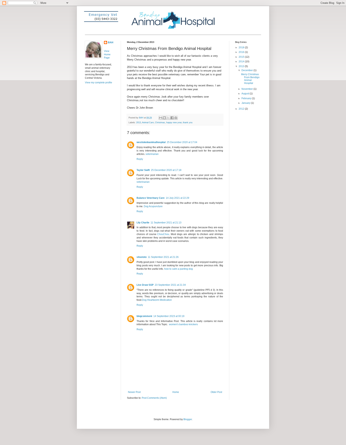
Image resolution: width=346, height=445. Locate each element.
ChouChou (163, 234)
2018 (242, 47)
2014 (242, 61)
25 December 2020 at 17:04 (182, 142)
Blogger (187, 419)
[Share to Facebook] (172, 118)
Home (175, 392)
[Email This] (161, 118)
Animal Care (148, 122)
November (247, 89)
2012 (242, 108)
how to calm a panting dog (178, 268)
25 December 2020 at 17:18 (166, 170)
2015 (242, 56)
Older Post (216, 392)
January (246, 103)
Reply (140, 159)
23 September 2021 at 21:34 (170, 285)
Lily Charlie (143, 222)
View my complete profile (98, 82)
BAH (110, 42)
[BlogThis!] (164, 118)
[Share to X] (168, 118)
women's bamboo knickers (183, 324)
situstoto (142, 257)
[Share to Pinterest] (176, 118)
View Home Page (107, 54)
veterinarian (152, 154)
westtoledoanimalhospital (151, 142)
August (245, 93)
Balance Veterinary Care (151, 198)
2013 (138, 122)
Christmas (160, 122)
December (247, 70)
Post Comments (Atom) (154, 398)
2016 (242, 52)
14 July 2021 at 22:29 (177, 198)
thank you (187, 122)
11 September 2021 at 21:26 (163, 257)
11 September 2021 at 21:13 (166, 222)
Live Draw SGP (145, 285)
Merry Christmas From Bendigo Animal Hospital (250, 78)
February (246, 98)
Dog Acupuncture (153, 206)
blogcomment (144, 316)
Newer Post (134, 392)
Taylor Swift (143, 170)
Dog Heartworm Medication (157, 300)
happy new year (174, 122)
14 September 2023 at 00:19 (168, 316)
